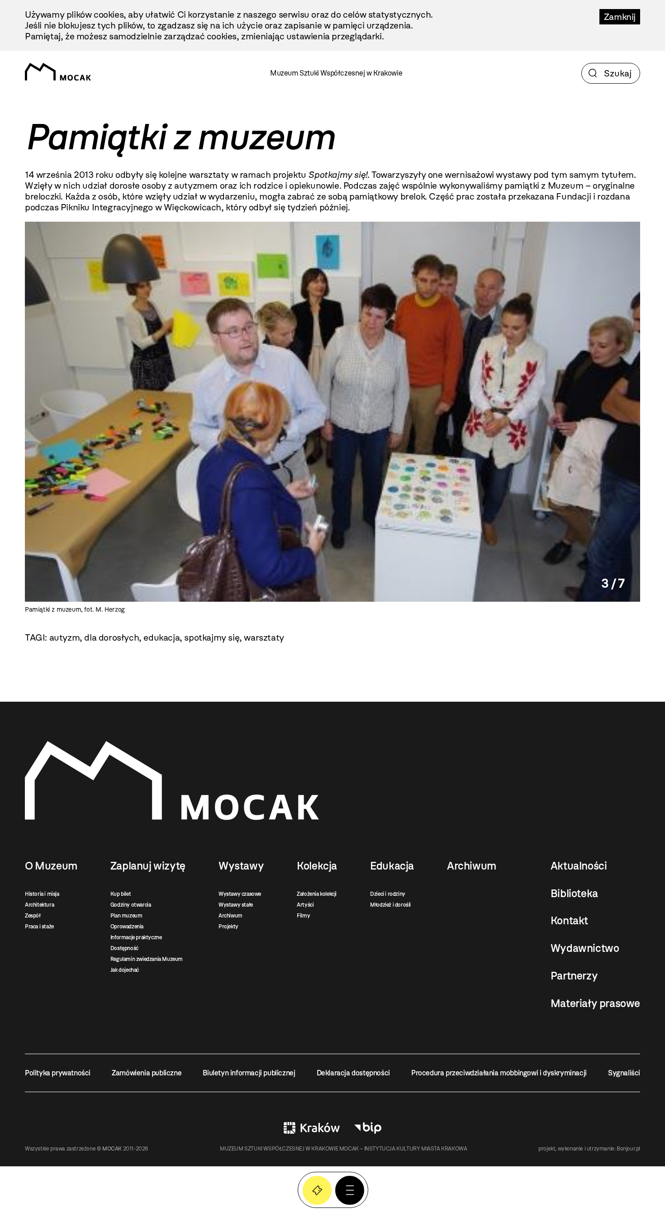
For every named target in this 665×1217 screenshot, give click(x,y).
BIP (367, 1128)
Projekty (228, 926)
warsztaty (264, 637)
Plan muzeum (126, 916)
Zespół (33, 916)
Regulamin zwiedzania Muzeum (146, 959)
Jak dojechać (124, 970)
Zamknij (620, 16)
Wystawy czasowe (239, 894)
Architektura (39, 905)
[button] (349, 1190)
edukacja (161, 637)
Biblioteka (574, 893)
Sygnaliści (624, 1073)
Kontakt (569, 920)
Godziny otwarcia (130, 905)
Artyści (305, 905)
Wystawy (241, 866)
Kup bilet (120, 894)
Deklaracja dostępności (353, 1073)
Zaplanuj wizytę (147, 866)
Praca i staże (39, 926)
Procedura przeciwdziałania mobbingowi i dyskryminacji (499, 1073)
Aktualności (579, 866)
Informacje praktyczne (136, 937)
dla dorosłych (111, 637)
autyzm (64, 637)
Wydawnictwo (585, 948)
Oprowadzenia (126, 926)
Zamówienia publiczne (146, 1073)
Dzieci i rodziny (387, 894)
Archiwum (230, 916)
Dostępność (124, 948)
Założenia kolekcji (317, 894)
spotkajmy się (211, 637)
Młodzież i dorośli (390, 905)
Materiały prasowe (595, 1003)
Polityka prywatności (57, 1073)
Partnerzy (574, 976)
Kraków (312, 1128)
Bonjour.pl (628, 1149)
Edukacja (392, 866)
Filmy (303, 916)
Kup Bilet (317, 1190)
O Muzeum (51, 866)
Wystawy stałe (235, 905)
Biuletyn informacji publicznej (249, 1073)
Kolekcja (317, 866)
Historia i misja (42, 894)
